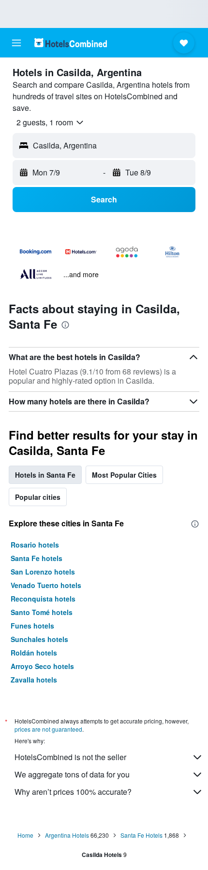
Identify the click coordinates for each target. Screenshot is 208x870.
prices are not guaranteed (48, 729)
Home (25, 835)
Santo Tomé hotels (42, 612)
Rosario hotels (35, 544)
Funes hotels (32, 625)
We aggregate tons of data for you (72, 774)
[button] (16, 43)
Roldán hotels (34, 652)
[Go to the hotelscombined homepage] (70, 42)
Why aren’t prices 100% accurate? (73, 791)
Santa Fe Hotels (141, 835)
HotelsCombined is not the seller (70, 757)
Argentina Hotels (67, 835)
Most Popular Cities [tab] (124, 475)
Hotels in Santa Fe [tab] (45, 475)
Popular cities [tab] (37, 497)
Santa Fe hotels (36, 558)
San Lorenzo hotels (43, 571)
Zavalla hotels (34, 679)
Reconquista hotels (43, 598)
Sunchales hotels (39, 639)
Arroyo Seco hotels (42, 666)
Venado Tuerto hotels (46, 585)
